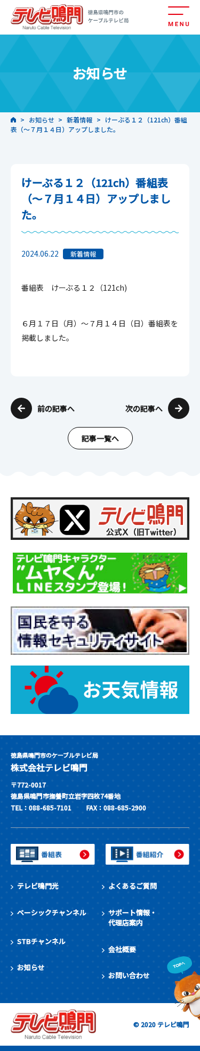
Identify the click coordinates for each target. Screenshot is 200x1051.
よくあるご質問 (132, 886)
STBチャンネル (41, 941)
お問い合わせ (129, 975)
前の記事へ (56, 408)
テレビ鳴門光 (38, 886)
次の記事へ (144, 408)
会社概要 (122, 949)
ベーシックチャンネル (51, 912)
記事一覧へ (100, 438)
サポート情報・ (132, 917)
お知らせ (31, 967)
